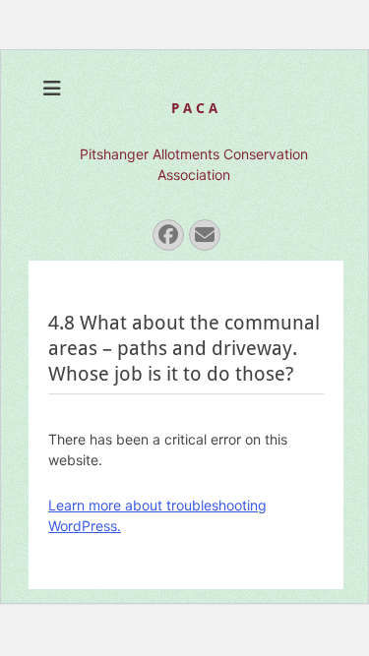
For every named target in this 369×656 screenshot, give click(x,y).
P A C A (194, 108)
